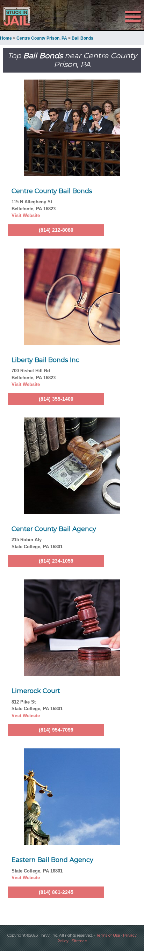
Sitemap (79, 940)
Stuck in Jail (21, 16)
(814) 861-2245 (56, 892)
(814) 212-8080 (56, 230)
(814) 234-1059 (56, 561)
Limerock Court (36, 691)
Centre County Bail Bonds (52, 191)
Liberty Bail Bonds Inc (45, 360)
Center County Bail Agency (54, 529)
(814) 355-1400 (56, 399)
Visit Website (26, 215)
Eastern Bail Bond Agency (52, 860)
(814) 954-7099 (56, 730)
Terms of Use (108, 935)
